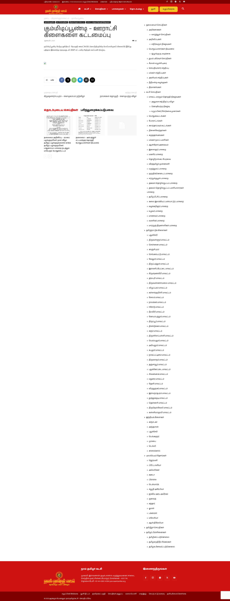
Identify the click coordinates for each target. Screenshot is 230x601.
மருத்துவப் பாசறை (158, 168)
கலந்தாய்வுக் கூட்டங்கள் (160, 125)
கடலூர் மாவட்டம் (156, 350)
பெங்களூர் (154, 436)
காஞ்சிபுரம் (154, 249)
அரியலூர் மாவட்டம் (158, 345)
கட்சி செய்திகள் (62, 22)
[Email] (92, 80)
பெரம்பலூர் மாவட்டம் (158, 340)
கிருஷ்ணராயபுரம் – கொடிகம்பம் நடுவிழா (64, 96)
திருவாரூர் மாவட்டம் (158, 359)
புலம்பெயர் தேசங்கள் (156, 455)
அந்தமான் (154, 426)
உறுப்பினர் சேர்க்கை (70, 594)
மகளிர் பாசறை (156, 154)
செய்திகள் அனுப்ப (115, 594)
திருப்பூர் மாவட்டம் (157, 321)
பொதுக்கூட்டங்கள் (157, 116)
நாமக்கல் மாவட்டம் (157, 302)
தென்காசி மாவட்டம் (158, 403)
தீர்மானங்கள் (155, 87)
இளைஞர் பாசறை (157, 149)
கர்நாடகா (153, 422)
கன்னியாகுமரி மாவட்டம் (160, 412)
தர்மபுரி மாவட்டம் (156, 278)
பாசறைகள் (118, 9)
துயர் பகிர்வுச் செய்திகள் (160, 58)
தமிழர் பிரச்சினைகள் (156, 532)
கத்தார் (152, 503)
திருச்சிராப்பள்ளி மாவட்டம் (161, 335)
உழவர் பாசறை (156, 211)
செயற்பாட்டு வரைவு (157, 594)
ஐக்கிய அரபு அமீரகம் (158, 494)
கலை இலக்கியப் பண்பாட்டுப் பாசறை (166, 201)
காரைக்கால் (154, 450)
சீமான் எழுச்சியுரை (158, 63)
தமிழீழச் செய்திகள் (155, 527)
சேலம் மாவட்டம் (156, 297)
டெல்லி (152, 446)
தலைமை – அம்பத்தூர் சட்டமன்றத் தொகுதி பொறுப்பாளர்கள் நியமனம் (87, 140)
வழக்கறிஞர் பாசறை (158, 206)
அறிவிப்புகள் (155, 39)
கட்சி (86, 9)
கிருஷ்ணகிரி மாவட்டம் (159, 273)
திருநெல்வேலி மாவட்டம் (160, 407)
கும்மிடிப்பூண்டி (50, 22)
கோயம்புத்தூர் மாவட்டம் (160, 316)
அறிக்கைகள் (155, 29)
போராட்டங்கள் (155, 120)
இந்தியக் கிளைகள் (155, 417)
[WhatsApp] (74, 80)
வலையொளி (131, 594)
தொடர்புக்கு (136, 9)
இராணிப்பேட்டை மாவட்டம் (161, 268)
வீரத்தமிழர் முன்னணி (159, 164)
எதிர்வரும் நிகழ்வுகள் (161, 44)
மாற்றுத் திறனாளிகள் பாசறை (163, 225)
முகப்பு (46, 18)
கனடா (152, 474)
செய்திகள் (100, 9)
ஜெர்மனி (153, 460)
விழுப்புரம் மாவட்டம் (158, 287)
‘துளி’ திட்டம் (85, 594)
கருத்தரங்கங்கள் (156, 135)
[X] (180, 2)
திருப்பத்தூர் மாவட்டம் (159, 263)
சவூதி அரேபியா (156, 489)
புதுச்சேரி (153, 235)
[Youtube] (184, 2)
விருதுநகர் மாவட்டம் (158, 388)
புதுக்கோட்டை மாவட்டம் (160, 369)
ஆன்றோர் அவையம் (158, 144)
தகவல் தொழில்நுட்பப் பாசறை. (163, 183)
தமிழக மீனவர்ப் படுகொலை (162, 546)
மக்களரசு (103, 2)
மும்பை (152, 441)
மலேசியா (153, 518)
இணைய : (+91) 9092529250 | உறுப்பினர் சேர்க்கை (80, 2)
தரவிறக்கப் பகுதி (99, 594)
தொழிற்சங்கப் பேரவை (160, 159)
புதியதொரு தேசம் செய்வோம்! (121, 2)
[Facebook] (167, 2)
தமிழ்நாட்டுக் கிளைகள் (156, 230)
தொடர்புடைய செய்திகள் (61, 110)
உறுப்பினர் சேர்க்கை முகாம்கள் (165, 111)
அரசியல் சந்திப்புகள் (158, 77)
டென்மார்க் (154, 484)
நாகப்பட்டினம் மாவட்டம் (159, 355)
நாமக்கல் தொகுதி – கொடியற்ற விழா (118, 96)
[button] (183, 9)
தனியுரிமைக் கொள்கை (176, 594)
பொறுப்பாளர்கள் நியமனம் (161, 49)
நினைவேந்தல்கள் (158, 130)
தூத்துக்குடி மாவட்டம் (158, 398)
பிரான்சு (153, 479)
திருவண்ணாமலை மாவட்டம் (162, 283)
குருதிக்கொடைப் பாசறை (161, 173)
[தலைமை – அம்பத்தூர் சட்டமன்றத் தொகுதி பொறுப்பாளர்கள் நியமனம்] (90, 125)
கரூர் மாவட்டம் (155, 331)
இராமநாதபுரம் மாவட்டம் (160, 393)
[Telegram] (176, 2)
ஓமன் (151, 508)
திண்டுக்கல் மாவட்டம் (158, 326)
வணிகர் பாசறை (157, 220)
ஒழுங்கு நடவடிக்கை (160, 53)
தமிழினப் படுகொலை (159, 537)
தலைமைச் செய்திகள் (156, 25)
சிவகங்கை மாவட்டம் (158, 374)
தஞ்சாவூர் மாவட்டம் (158, 364)
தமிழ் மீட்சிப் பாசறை (158, 196)
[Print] (86, 80)
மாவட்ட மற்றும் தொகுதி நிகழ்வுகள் (98, 22)
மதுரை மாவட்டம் (156, 379)
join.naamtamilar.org (118, 581)
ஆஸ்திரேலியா (156, 522)
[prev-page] (45, 156)
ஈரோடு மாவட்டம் (156, 307)
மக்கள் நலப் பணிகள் (159, 140)
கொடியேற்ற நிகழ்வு (160, 106)
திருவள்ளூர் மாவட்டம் (60, 18)
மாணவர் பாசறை (157, 216)
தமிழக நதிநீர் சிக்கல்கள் (160, 542)
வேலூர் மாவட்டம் (157, 259)
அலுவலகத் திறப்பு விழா (162, 101)
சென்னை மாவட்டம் (158, 244)
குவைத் (152, 498)
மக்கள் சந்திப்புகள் (157, 73)
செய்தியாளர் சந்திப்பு (159, 68)
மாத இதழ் (142, 594)
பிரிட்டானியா (155, 465)
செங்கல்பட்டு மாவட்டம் (159, 254)
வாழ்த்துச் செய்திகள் (161, 34)
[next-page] (50, 156)
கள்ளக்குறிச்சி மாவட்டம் (160, 292)
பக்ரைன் (153, 513)
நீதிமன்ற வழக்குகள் (158, 82)
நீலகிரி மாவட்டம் (156, 311)
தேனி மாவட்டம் (156, 383)
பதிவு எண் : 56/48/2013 (52, 2)
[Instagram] (171, 2)
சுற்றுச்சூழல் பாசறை (159, 178)
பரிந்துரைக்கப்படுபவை (97, 110)
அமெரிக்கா (154, 470)
